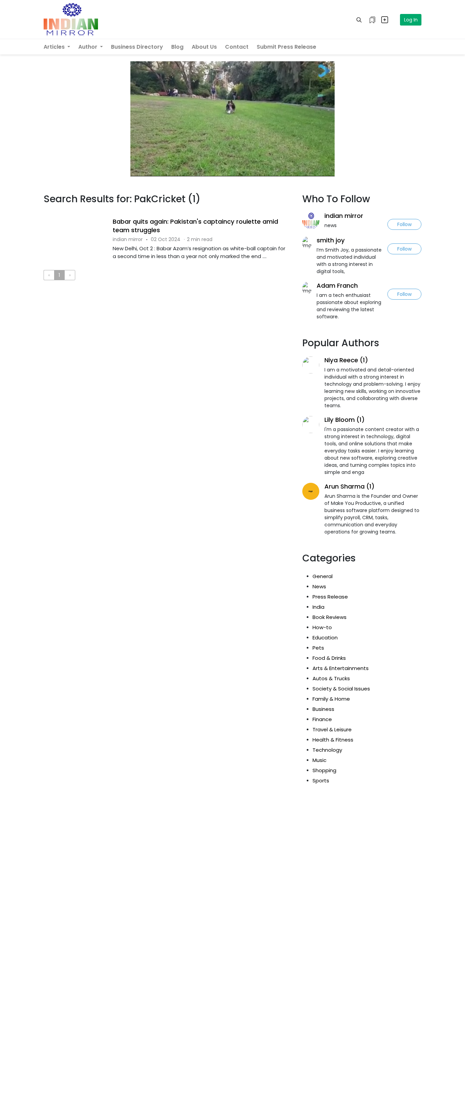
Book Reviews (329, 617)
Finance (322, 719)
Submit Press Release (286, 47)
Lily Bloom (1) (344, 419)
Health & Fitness (332, 739)
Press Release (330, 596)
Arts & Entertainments (340, 668)
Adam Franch (337, 285)
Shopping (324, 770)
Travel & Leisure (332, 729)
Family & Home (331, 698)
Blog (177, 47)
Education (325, 637)
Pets (318, 647)
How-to (322, 627)
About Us (204, 47)
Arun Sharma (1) (349, 486)
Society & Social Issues (341, 688)
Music (319, 760)
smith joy (331, 240)
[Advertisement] (168, 313)
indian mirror (343, 215)
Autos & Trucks (331, 678)
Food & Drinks (329, 658)
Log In (411, 19)
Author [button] (88, 47)
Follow (404, 224)
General (322, 576)
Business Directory (137, 47)
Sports (320, 780)
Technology (327, 749)
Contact (236, 47)
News (319, 586)
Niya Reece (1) (346, 360)
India (318, 606)
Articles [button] (55, 47)
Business (323, 709)
